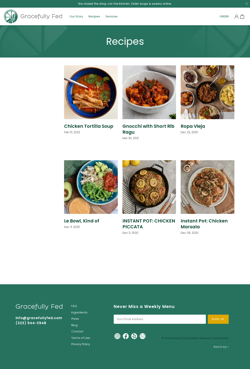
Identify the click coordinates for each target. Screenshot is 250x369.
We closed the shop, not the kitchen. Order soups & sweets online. (125, 4)
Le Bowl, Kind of (81, 221)
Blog (74, 325)
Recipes (94, 17)
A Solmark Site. (220, 338)
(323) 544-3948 (31, 323)
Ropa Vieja (193, 126)
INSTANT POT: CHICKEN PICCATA (148, 224)
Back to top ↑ (221, 346)
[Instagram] (117, 336)
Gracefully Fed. (179, 338)
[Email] (143, 336)
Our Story (76, 17)
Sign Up (218, 319)
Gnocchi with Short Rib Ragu (148, 129)
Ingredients (79, 312)
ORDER (224, 17)
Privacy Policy (80, 344)
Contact (77, 331)
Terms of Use (80, 338)
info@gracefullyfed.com (39, 318)
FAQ (74, 306)
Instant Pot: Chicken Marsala (204, 224)
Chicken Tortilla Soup (88, 126)
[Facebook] (126, 336)
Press (75, 319)
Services (111, 17)
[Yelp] (134, 336)
